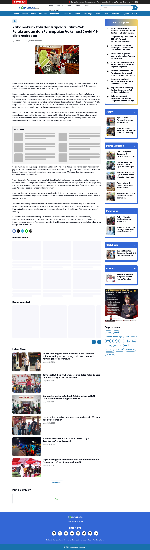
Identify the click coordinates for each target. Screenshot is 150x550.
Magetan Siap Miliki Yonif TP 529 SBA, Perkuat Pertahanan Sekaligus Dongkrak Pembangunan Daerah (123, 39)
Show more (56, 483)
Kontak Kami (58, 540)
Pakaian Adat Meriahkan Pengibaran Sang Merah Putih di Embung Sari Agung (123, 73)
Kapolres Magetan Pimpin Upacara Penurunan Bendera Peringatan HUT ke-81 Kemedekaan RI (71, 460)
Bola (78, 5)
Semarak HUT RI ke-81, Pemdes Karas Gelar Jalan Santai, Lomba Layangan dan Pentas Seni (71, 376)
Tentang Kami (98, 540)
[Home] (14, 21)
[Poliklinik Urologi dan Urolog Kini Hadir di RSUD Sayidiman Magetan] (111, 230)
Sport (87, 5)
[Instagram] (66, 533)
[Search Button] (135, 7)
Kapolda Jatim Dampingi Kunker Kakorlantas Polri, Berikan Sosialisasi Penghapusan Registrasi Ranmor (122, 90)
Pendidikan (54, 13)
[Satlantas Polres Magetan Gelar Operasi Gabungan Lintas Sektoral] (111, 165)
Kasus (33, 13)
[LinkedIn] (90, 533)
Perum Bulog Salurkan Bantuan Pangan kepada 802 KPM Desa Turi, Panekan (71, 418)
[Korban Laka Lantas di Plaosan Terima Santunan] (111, 196)
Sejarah (126, 13)
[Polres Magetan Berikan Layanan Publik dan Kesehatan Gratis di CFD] (111, 220)
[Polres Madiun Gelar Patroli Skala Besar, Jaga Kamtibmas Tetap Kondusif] (26, 446)
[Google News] (78, 533)
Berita (59, 5)
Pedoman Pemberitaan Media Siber (78, 540)
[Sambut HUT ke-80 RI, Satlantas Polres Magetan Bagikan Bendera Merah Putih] (111, 176)
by (71, 547)
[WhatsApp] (26, 231)
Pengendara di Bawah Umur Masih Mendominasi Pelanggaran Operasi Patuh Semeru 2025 (125, 185)
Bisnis (69, 5)
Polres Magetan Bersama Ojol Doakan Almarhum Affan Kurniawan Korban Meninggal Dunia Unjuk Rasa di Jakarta (125, 154)
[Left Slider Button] (94, 342)
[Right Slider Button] (135, 13)
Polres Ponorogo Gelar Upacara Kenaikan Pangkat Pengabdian (123, 56)
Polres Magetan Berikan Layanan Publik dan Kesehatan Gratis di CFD (126, 219)
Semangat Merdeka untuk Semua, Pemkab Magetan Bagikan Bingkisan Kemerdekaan (122, 64)
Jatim (106, 13)
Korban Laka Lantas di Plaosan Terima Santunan (126, 195)
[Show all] (134, 112)
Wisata (25, 13)
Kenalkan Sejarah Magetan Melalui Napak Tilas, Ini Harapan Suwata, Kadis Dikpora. (125, 276)
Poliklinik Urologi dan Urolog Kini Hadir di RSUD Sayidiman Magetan (126, 229)
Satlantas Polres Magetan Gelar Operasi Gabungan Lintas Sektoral (125, 164)
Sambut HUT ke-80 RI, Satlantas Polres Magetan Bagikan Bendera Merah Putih (126, 175)
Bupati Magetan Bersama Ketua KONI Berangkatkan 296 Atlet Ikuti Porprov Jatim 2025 (126, 253)
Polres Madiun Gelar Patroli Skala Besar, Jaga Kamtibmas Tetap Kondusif (66, 439)
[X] (18, 231)
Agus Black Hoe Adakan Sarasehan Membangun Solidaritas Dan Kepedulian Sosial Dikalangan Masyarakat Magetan (125, 120)
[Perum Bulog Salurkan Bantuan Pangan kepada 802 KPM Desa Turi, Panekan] (26, 425)
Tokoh (97, 13)
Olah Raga (88, 13)
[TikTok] (84, 533)
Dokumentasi (54, 10)
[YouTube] (72, 533)
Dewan (77, 13)
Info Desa (43, 13)
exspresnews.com (79, 547)
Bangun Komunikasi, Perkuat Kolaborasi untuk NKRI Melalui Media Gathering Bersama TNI (69, 397)
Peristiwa (115, 13)
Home (51, 5)
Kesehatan (67, 13)
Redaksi (49, 540)
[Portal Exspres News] (28, 7)
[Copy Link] (30, 231)
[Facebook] (14, 231)
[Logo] (75, 517)
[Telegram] (22, 231)
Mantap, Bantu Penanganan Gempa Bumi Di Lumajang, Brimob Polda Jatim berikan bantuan (126, 130)
